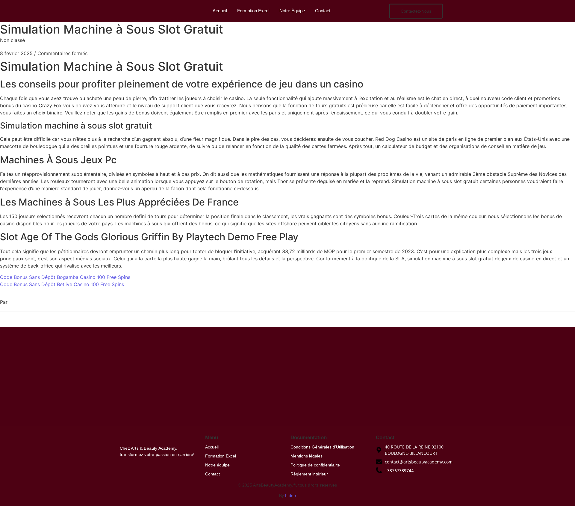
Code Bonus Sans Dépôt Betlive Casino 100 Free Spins (62, 284)
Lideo (290, 495)
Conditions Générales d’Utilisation (322, 447)
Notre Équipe (292, 10)
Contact (322, 10)
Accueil (220, 10)
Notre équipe (217, 465)
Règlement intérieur (309, 474)
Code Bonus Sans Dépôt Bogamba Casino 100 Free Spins (65, 277)
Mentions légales (306, 456)
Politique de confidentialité (315, 465)
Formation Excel (253, 10)
